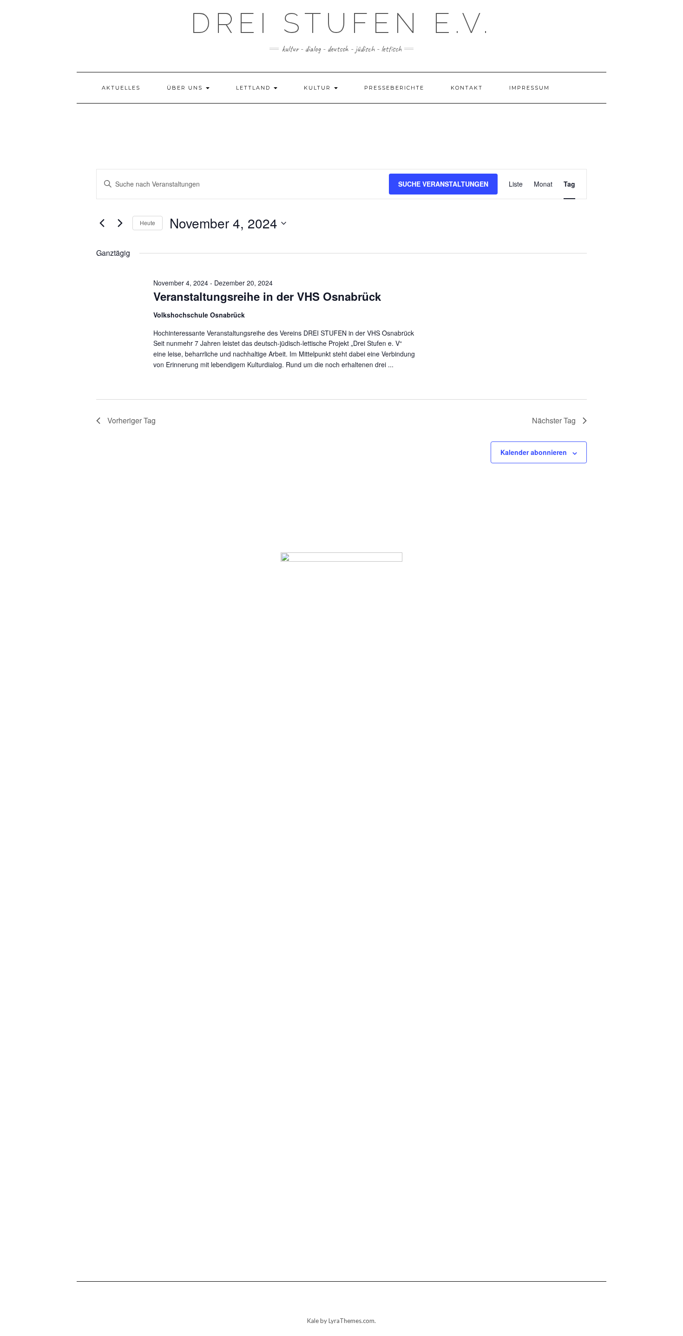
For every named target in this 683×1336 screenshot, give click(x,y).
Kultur (318, 87)
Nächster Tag (554, 420)
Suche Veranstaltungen (443, 183)
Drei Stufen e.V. (341, 23)
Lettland (254, 87)
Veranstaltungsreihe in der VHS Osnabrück (267, 296)
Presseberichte (394, 87)
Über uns (186, 87)
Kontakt (467, 87)
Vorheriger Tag (131, 420)
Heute (147, 223)
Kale (313, 1320)
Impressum (529, 87)
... (391, 364)
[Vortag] (101, 223)
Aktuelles (121, 87)
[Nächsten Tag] (119, 223)
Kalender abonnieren (533, 452)
